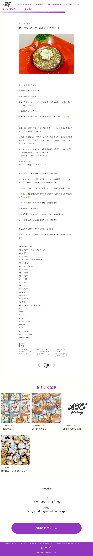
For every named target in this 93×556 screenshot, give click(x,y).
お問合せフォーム (46, 528)
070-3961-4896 (46, 501)
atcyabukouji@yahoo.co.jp (46, 511)
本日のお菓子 (24, 349)
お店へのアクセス (24, 4)
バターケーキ (42, 349)
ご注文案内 (27, 9)
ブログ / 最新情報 (54, 4)
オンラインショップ (73, 4)
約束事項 (39, 4)
